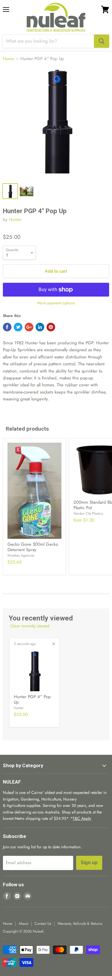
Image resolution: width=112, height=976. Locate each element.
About (23, 923)
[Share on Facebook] (7, 327)
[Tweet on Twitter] (18, 327)
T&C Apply (82, 818)
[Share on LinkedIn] (40, 327)
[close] (54, 644)
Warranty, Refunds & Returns (79, 923)
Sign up (89, 862)
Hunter (15, 219)
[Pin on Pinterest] (51, 327)
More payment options (56, 303)
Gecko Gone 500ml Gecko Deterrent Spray (32, 547)
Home (8, 58)
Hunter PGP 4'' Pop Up (32, 700)
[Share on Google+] (29, 327)
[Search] (101, 41)
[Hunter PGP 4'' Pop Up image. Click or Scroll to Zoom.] (56, 123)
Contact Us (42, 923)
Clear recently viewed (29, 626)
